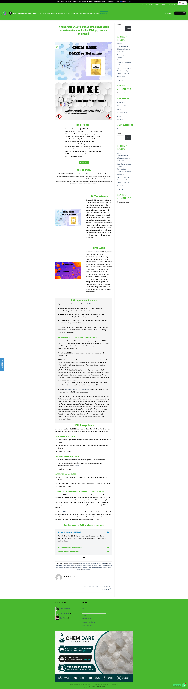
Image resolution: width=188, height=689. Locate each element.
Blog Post (104, 13)
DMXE (98, 252)
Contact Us (89, 684)
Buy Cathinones (147, 5)
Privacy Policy (86, 619)
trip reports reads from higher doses (77, 389)
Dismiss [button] (128, 1)
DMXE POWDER (68, 567)
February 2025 (121, 106)
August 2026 (121, 102)
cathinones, (80, 505)
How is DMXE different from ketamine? (70, 547)
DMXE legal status (102, 565)
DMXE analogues (87, 563)
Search (119, 24)
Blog (83, 24)
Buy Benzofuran (160, 5)
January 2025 (121, 109)
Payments (85, 615)
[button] (10, 13)
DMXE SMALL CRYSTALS (95, 567)
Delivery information (91, 13)
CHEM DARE (91, 39)
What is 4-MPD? (122, 80)
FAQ (83, 608)
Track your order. (87, 625)
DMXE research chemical (80, 567)
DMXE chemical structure (99, 563)
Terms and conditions (88, 622)
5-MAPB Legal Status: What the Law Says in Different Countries (124, 70)
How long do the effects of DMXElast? (69, 532)
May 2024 (120, 119)
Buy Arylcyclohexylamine (177, 5)
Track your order (39, 13)
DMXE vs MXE (86, 569)
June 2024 (120, 116)
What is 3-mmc (122, 77)
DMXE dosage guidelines (69, 565)
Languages (168, 13)
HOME (15, 13)
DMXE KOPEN (93, 565)
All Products (52, 13)
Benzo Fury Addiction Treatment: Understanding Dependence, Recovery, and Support (124, 60)
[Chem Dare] (4, 13)
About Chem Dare (24, 13)
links (83, 612)
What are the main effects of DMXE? (69, 552)
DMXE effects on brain (83, 565)
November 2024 (122, 113)
